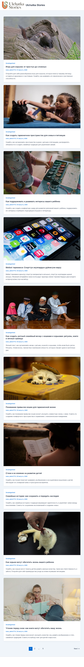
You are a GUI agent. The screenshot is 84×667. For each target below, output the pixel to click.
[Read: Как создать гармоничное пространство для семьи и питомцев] (42, 106)
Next (77, 649)
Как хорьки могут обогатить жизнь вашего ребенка (30, 562)
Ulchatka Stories (35, 5)
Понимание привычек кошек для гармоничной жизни (31, 407)
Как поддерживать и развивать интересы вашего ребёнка (33, 201)
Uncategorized (10, 63)
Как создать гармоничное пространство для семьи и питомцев (35, 135)
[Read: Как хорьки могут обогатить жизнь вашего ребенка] (42, 533)
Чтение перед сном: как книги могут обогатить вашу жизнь (34, 628)
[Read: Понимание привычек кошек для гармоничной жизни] (42, 378)
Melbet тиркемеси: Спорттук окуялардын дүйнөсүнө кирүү (33, 267)
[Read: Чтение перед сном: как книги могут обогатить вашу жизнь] (42, 599)
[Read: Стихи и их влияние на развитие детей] (42, 444)
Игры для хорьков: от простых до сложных (26, 67)
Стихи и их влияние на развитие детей (24, 473)
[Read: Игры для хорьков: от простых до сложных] (42, 38)
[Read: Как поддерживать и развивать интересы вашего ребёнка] (42, 173)
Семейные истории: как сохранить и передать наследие (32, 496)
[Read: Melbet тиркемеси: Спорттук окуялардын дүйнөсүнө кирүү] (42, 239)
